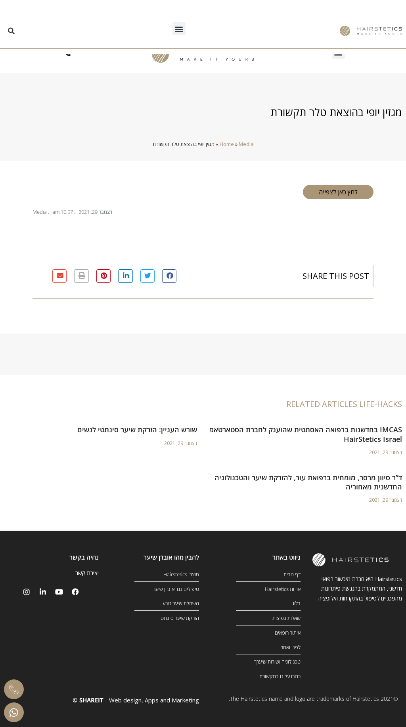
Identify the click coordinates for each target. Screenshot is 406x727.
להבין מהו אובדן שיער (171, 557)
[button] (179, 28)
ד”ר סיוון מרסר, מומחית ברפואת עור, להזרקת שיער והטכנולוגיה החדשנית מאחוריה (308, 482)
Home (227, 144)
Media (246, 144)
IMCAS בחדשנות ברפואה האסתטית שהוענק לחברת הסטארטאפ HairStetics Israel (305, 434)
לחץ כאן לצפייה (338, 192)
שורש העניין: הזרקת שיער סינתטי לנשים (137, 429)
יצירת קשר (87, 573)
